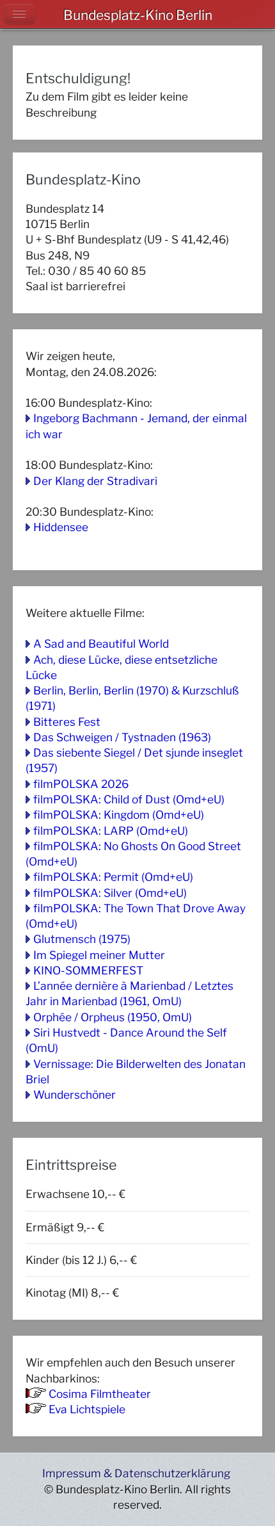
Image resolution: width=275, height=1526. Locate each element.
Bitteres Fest (66, 721)
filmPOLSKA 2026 (81, 784)
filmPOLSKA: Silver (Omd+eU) (110, 892)
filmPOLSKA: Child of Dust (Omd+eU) (128, 799)
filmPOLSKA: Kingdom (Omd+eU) (118, 814)
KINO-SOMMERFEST (88, 970)
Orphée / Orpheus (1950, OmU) (112, 1017)
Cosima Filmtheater (100, 1393)
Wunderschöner (74, 1094)
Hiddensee (60, 527)
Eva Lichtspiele (87, 1409)
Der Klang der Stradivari (95, 481)
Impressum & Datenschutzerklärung (136, 1473)
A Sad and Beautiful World (101, 643)
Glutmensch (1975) (81, 939)
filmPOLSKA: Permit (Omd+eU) (113, 876)
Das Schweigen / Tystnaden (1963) (122, 737)
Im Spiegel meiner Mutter (99, 955)
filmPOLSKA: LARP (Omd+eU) (110, 830)
